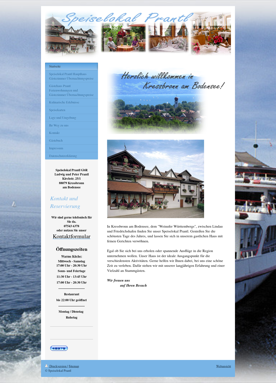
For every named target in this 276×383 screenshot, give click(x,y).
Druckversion (58, 366)
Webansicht (223, 366)
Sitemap (74, 366)
